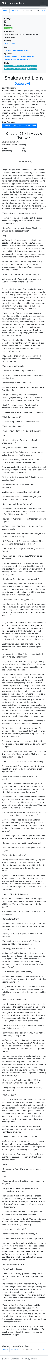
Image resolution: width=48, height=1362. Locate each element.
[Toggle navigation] (43, 3)
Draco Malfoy (9, 34)
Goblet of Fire (24, 59)
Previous (15, 10)
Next (43, 10)
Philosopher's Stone (11, 57)
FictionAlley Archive (13, 3)
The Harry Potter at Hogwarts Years (17, 50)
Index (5, 10)
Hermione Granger (32, 34)
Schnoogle (8, 28)
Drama (7, 44)
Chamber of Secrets (27, 57)
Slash (13, 44)
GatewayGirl (24, 83)
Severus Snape (10, 37)
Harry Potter (19, 34)
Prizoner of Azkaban (12, 59)
